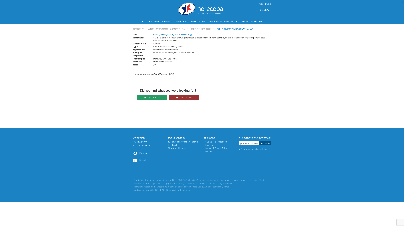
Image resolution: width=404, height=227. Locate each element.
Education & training (180, 21)
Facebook (143, 153)
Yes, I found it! (153, 97)
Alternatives (154, 21)
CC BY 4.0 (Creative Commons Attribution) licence (200, 180)
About (144, 21)
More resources (215, 21)
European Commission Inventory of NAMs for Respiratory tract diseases (180, 29)
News (226, 21)
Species (244, 21)
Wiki (260, 21)
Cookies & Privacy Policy (216, 148)
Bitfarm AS (171, 190)
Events (193, 21)
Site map (209, 151)
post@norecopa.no (141, 145)
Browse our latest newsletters (254, 149)
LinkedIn (143, 160)
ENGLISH (268, 4)
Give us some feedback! (216, 142)
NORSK (261, 4)
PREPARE (235, 21)
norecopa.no (138, 29)
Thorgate (185, 190)
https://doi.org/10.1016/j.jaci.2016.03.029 (235, 29)
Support (253, 21)
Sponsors (209, 145)
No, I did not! (185, 97)
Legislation (202, 21)
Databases (165, 21)
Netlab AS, (160, 190)
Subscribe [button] (265, 143)
